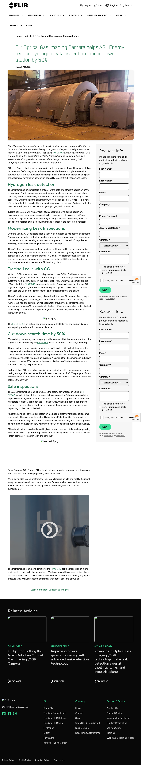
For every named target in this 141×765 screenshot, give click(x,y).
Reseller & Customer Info (87, 733)
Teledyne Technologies (55, 713)
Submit (105, 290)
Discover (74, 15)
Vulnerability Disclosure (118, 718)
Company (104, 204)
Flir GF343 (58, 152)
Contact (13, 26)
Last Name (105, 180)
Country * (104, 239)
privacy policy (108, 435)
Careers (79, 713)
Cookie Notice (25, 760)
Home (19, 36)
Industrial (29, 36)
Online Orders (114, 728)
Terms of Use (59, 760)
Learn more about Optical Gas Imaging (50, 589)
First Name (105, 168)
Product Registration (117, 723)
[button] (49, 530)
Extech (47, 733)
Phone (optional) (108, 216)
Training (111, 733)
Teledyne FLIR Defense (55, 718)
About (119, 15)
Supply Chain (82, 728)
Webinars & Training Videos (120, 738)
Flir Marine (49, 728)
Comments (105, 251)
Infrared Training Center (55, 743)
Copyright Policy (42, 760)
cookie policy (110, 299)
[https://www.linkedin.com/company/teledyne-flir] (4, 713)
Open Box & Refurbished (87, 723)
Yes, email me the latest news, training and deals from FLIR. (114, 270)
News (78, 708)
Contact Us (112, 708)
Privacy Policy (8, 760)
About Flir (48, 708)
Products (14, 15)
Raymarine (49, 738)
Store (29, 26)
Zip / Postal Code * (109, 228)
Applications (34, 15)
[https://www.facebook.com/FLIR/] (9, 713)
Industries (55, 15)
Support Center (114, 713)
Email (102, 192)
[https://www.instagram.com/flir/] (15, 713)
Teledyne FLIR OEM (53, 723)
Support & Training (97, 15)
